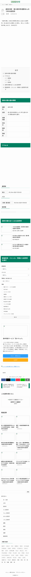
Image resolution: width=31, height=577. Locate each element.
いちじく (8, 546)
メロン (19, 557)
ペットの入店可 (7, 304)
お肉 (4, 503)
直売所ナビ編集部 (15, 402)
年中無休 (6, 311)
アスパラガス (4, 553)
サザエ (23, 553)
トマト (26, 555)
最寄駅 (9, 78)
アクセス (7, 76)
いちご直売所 (6, 519)
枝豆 (22, 559)
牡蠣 (8, 562)
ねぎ (3, 550)
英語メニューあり (8, 296)
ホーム (7, 572)
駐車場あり (6, 306)
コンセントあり (7, 292)
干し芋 (9, 559)
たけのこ (14, 548)
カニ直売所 (6, 509)
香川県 (7, 13)
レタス (24, 557)
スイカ (12, 555)
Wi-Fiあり (6, 289)
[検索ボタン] (29, 1)
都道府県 (5, 536)
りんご (17, 550)
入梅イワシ (4, 559)
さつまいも (4, 548)
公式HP (15, 360)
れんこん (21, 550)
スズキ (17, 555)
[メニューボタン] (1, 1)
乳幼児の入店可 (7, 301)
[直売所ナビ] (15, 1)
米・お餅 (5, 500)
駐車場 (9, 82)
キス (19, 553)
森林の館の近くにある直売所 (13, 85)
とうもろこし (20, 548)
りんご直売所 (6, 513)
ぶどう (6, 550)
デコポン (21, 555)
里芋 (11, 562)
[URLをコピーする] (27, 379)
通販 (4, 523)
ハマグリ (3, 557)
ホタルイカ (9, 557)
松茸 (18, 559)
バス (9, 80)
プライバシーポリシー (20, 572)
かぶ (12, 546)
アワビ (10, 553)
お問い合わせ (12, 572)
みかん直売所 (6, 516)
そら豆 (9, 548)
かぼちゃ (16, 546)
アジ (26, 550)
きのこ (21, 546)
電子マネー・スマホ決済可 (10, 287)
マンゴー (15, 557)
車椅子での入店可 (8, 299)
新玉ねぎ (14, 559)
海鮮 (4, 533)
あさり (3, 546)
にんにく (26, 548)
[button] (3, 379)
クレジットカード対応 (9, 314)
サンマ (27, 553)
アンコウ (15, 553)
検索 (28, 492)
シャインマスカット (6, 555)
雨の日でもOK (7, 309)
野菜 (4, 526)
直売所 (4, 506)
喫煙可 (5, 294)
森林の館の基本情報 (10, 73)
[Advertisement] (15, 46)
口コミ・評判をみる (15, 356)
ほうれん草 (12, 550)
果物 (4, 529)
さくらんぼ (26, 546)
